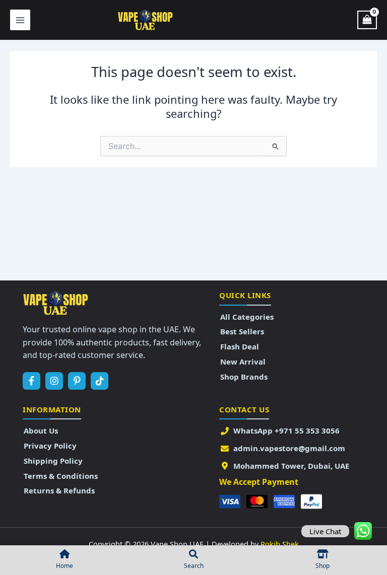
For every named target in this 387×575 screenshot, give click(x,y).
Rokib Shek (280, 544)
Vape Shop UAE (225, 20)
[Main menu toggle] (20, 20)
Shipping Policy (53, 461)
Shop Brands (244, 377)
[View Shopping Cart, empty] (367, 20)
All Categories (247, 317)
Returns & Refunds (59, 490)
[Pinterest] (77, 381)
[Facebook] (31, 381)
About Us (41, 430)
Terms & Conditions (61, 476)
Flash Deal (239, 346)
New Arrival (243, 361)
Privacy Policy (50, 446)
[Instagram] (54, 381)
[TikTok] (99, 381)
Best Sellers (242, 331)
